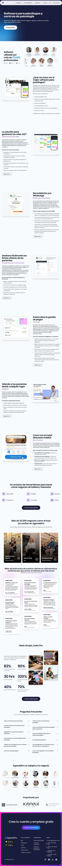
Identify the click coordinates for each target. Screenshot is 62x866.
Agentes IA (37, 2)
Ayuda (22, 845)
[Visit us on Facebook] (49, 859)
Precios (45, 2)
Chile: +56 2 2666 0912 (52, 843)
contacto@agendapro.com (52, 840)
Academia (23, 847)
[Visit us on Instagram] (45, 859)
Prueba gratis (10, 27)
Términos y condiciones (36, 843)
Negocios (18, 2)
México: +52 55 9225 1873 (52, 847)
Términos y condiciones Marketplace (37, 848)
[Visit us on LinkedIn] (56, 859)
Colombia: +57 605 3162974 (52, 855)
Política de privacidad (39, 840)
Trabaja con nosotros (26, 852)
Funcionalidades (28, 2)
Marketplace (24, 843)
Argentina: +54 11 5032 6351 (51, 851)
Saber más (6, 174)
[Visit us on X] (53, 859)
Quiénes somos (24, 850)
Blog (22, 840)
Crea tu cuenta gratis (31, 508)
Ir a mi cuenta (56, 2)
